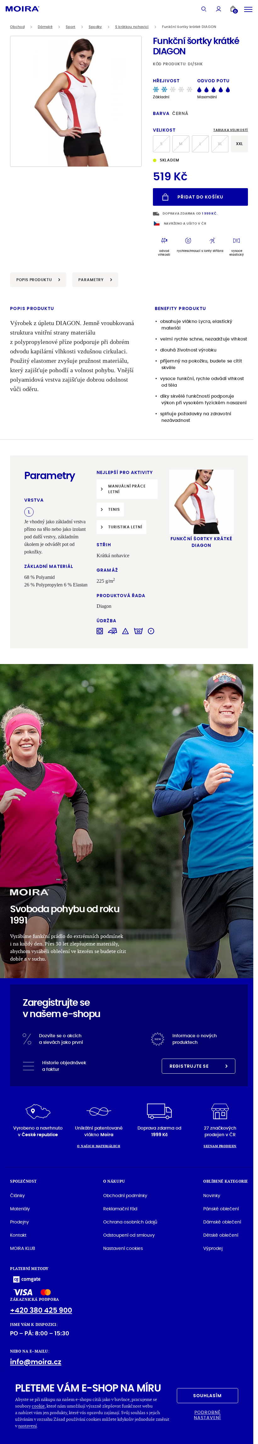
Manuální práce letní (127, 488)
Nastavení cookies (123, 1248)
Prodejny (19, 1222)
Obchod (17, 27)
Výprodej (212, 1248)
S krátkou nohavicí (132, 27)
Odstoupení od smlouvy (129, 1235)
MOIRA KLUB (22, 1248)
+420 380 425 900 (41, 1310)
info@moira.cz (35, 1362)
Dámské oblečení (222, 1222)
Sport (71, 27)
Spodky (95, 27)
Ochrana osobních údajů (130, 1222)
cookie (38, 1406)
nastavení (27, 1426)
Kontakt (18, 1235)
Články (17, 1195)
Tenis (114, 509)
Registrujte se (189, 1066)
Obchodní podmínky (125, 1195)
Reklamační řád (120, 1209)
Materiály (20, 1209)
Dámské (45, 27)
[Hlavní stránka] (22, 9)
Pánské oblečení (221, 1209)
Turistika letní (125, 527)
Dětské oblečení (220, 1235)
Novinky (211, 1195)
